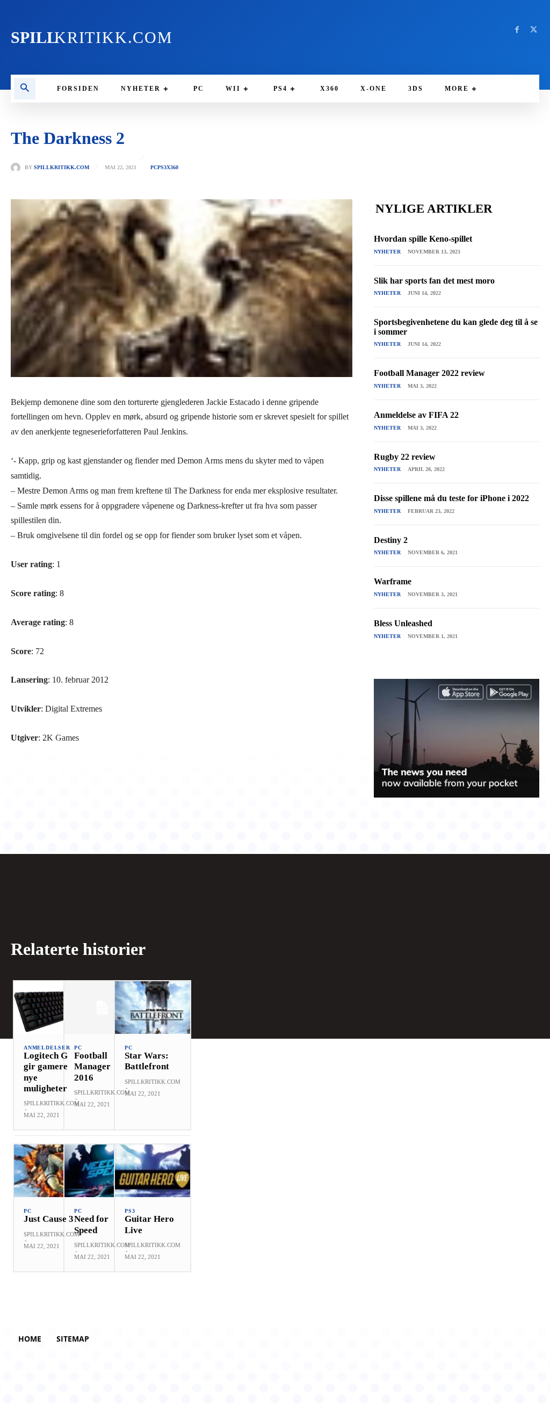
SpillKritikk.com (61, 167)
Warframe (392, 581)
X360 (172, 167)
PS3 (162, 167)
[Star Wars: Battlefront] (152, 1007)
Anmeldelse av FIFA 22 (416, 414)
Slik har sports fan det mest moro (434, 280)
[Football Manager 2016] (102, 1007)
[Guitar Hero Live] (152, 1171)
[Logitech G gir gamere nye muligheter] (51, 1007)
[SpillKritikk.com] (18, 167)
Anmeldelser (47, 1048)
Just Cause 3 (49, 1219)
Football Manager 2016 (92, 1067)
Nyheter (387, 252)
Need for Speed (91, 1224)
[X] (533, 29)
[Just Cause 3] (51, 1171)
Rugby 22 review (405, 456)
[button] (24, 88)
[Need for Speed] (102, 1171)
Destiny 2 (391, 540)
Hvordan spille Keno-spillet (423, 238)
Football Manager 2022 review (429, 373)
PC (153, 167)
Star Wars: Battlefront (147, 1061)
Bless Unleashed (403, 623)
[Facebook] (517, 29)
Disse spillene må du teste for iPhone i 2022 (451, 498)
